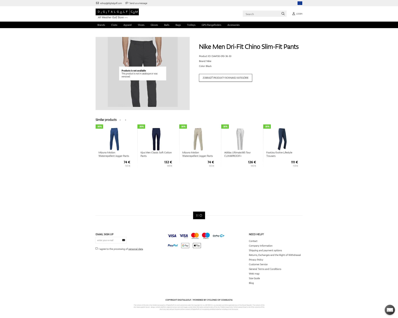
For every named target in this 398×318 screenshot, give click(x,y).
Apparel (127, 25)
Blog (251, 283)
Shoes (141, 25)
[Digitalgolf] (199, 215)
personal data (135, 249)
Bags (178, 25)
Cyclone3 (212, 299)
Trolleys (191, 25)
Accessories (233, 25)
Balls (166, 25)
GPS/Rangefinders (211, 25)
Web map (254, 273)
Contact (253, 241)
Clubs (114, 25)
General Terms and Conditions (265, 269)
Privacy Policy (256, 259)
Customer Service (258, 264)
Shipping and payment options (265, 250)
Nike (208, 61)
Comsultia (227, 299)
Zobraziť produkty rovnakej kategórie (225, 77)
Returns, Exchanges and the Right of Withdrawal (275, 255)
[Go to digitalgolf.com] (299, 3)
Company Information (261, 245)
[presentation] (120, 119)
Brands (101, 25)
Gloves (154, 25)
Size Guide (254, 278)
